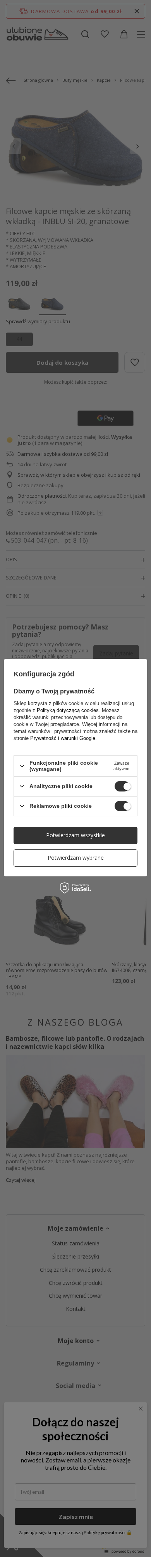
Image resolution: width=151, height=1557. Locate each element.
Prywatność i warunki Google (62, 738)
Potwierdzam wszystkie (75, 835)
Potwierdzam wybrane (76, 857)
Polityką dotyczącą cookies (68, 710)
